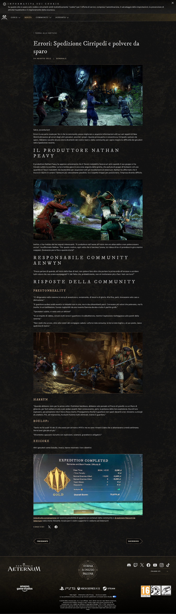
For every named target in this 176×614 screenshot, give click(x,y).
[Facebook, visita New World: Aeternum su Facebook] (148, 565)
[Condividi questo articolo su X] (49, 527)
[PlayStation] (67, 588)
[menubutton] (159, 571)
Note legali (73, 595)
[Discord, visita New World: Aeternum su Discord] (129, 565)
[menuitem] (16, 17)
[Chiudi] (173, 3)
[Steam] (109, 589)
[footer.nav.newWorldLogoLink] (24, 567)
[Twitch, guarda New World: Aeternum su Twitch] (135, 565)
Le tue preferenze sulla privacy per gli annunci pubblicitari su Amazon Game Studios (86, 596)
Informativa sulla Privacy (86, 595)
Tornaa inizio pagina (88, 570)
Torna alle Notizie (46, 33)
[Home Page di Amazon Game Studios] (24, 589)
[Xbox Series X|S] (88, 589)
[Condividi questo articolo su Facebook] (56, 527)
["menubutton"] (16, 17)
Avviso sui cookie (101, 595)
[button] (88, 95)
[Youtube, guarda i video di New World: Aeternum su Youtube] (155, 565)
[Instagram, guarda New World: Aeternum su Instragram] (162, 565)
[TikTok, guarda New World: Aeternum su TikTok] (168, 565)
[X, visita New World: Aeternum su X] (142, 565)
